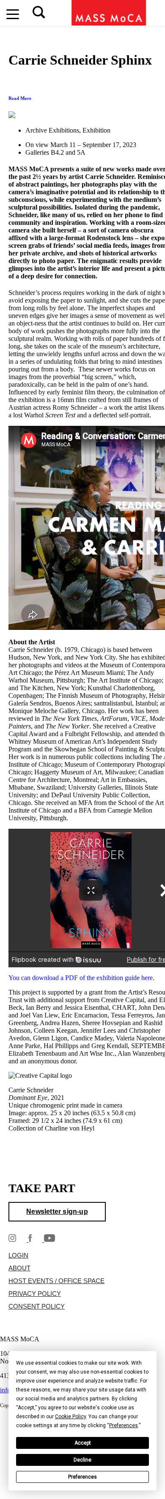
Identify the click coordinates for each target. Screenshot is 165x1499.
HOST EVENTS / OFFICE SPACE (56, 1281)
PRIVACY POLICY (34, 1293)
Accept (82, 1443)
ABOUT (19, 1268)
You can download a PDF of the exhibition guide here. (81, 977)
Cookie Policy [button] (70, 1417)
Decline (82, 1460)
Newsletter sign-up (57, 1211)
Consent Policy (36, 1306)
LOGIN (18, 1255)
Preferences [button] (123, 1425)
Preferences (82, 1477)
